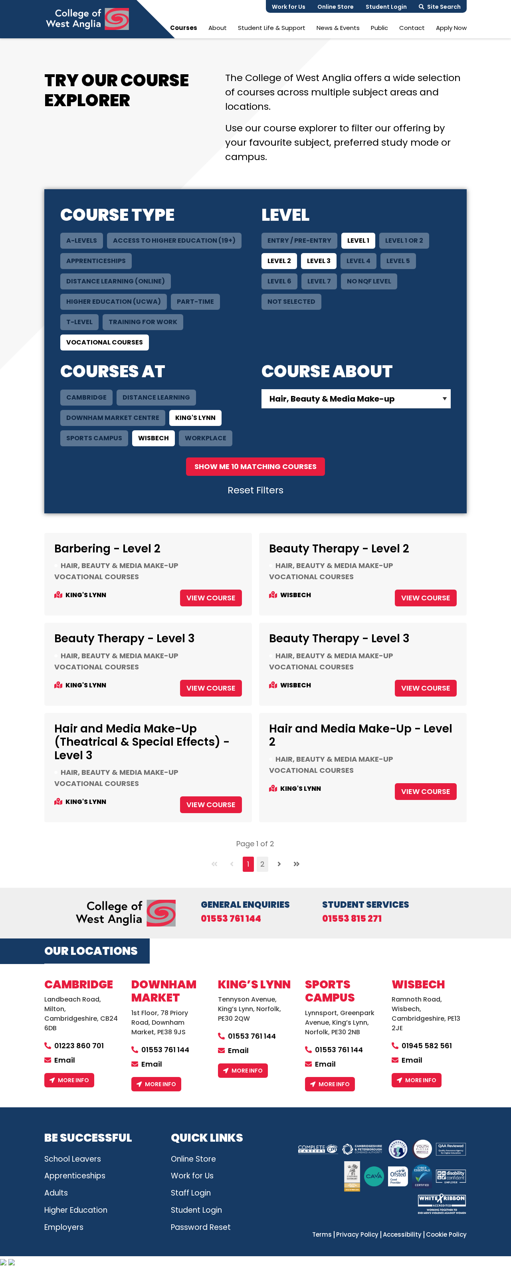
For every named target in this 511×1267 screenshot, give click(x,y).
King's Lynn (195, 417)
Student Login (386, 7)
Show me (255, 466)
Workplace (205, 438)
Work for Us (288, 7)
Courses (183, 28)
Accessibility (402, 1234)
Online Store (335, 7)
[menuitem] (183, 28)
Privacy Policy (357, 1234)
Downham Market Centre (112, 417)
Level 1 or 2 (404, 240)
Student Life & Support (271, 28)
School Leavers (72, 1159)
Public (379, 28)
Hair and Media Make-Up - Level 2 (360, 735)
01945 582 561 (427, 1046)
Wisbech (153, 438)
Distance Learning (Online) (115, 281)
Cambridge (86, 397)
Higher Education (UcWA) (113, 301)
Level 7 (319, 281)
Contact (412, 28)
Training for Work (143, 322)
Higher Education (75, 1210)
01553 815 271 (352, 919)
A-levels (81, 240)
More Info (73, 1080)
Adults (56, 1193)
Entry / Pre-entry (299, 240)
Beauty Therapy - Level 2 (339, 548)
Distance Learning (156, 397)
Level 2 (279, 260)
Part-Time (195, 301)
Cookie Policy (446, 1234)
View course (211, 598)
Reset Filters (255, 490)
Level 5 (398, 260)
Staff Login (191, 1193)
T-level (79, 322)
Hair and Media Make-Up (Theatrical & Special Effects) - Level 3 (142, 742)
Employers (63, 1227)
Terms (322, 1234)
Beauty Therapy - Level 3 (124, 638)
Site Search (444, 7)
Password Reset (201, 1227)
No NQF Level (369, 281)
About (217, 28)
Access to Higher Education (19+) (174, 240)
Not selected (291, 301)
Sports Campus (94, 438)
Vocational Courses (104, 342)
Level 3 (319, 260)
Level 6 (279, 281)
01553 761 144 (231, 919)
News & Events (338, 28)
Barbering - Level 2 (107, 548)
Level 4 (358, 260)
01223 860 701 (79, 1046)
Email (64, 1060)
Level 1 (358, 240)
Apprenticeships (96, 260)
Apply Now (451, 28)
